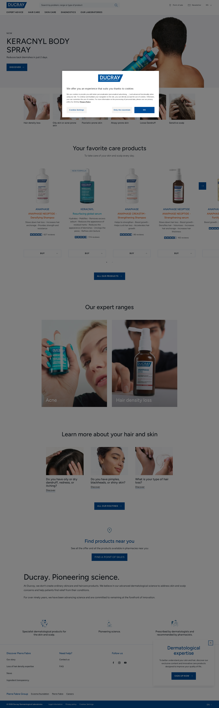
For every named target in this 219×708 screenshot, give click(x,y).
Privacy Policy (85, 102)
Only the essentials (122, 110)
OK (144, 110)
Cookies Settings (76, 110)
